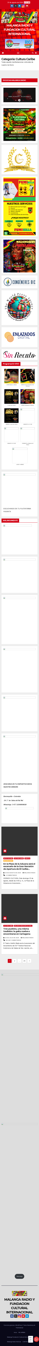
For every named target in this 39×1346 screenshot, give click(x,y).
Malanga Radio (29, 872)
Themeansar (19, 1327)
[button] (33, 53)
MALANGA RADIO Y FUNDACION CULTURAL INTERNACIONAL (19, 30)
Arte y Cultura (8, 858)
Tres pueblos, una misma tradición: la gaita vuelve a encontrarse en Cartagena (16, 931)
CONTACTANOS (27, 1341)
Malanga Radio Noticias (14, 1341)
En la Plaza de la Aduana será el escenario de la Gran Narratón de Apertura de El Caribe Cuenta (19, 868)
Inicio (15, 1332)
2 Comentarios (11, 875)
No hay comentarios (13, 940)
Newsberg (30, 1325)
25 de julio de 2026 (12, 937)
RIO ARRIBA (22, 1332)
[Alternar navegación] (18, 53)
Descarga (19, 1276)
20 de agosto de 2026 (13, 872)
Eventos (27, 858)
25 (24, 961)
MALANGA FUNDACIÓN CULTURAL (23, 925)
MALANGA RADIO (8, 860)
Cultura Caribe (18, 858)
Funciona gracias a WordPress (13, 1325)
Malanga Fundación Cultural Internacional (19, 1337)
